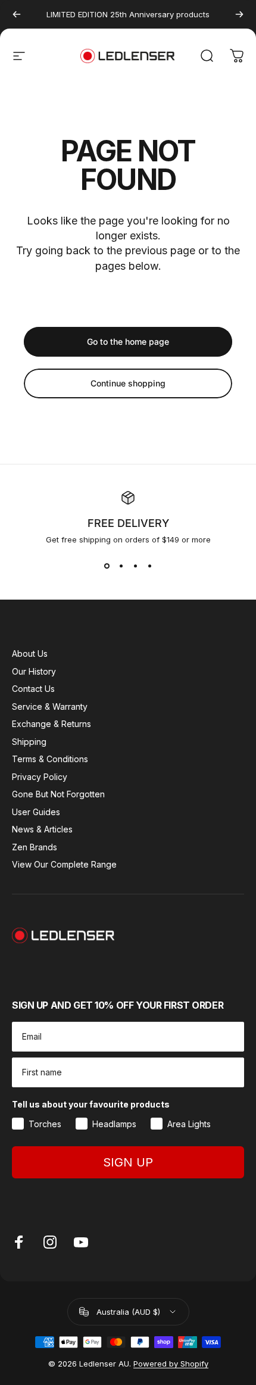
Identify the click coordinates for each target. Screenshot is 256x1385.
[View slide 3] (135, 566)
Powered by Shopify (170, 1363)
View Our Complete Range (64, 864)
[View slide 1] (106, 566)
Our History (34, 671)
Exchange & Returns (51, 724)
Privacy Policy (39, 777)
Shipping (29, 742)
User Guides (36, 812)
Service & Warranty (50, 706)
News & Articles (42, 829)
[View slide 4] (149, 566)
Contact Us (33, 689)
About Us (30, 653)
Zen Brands (34, 847)
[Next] (239, 14)
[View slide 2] (121, 566)
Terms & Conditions (50, 759)
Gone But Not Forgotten (58, 794)
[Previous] (17, 14)
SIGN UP (128, 1162)
